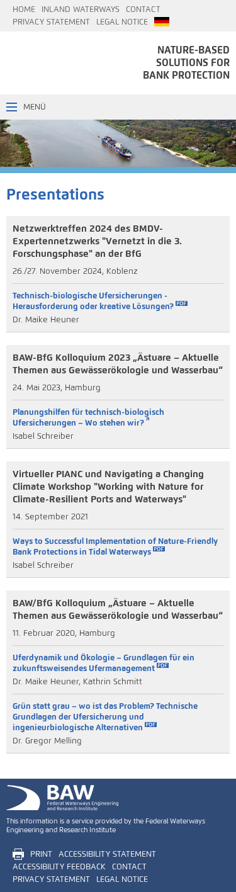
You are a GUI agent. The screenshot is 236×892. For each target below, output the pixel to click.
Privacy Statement (51, 22)
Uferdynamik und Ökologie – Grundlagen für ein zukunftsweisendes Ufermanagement (103, 663)
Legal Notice (122, 22)
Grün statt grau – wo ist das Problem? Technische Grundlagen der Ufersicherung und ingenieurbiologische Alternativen (105, 717)
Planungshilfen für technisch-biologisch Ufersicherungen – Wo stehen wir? (88, 417)
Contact (143, 9)
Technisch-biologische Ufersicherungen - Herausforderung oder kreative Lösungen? (93, 301)
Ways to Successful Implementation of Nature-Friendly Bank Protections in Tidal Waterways (115, 546)
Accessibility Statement (107, 854)
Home (24, 9)
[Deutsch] (161, 22)
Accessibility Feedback (59, 867)
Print (41, 854)
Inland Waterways (81, 9)
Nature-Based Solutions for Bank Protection (186, 62)
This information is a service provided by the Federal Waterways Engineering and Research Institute (105, 825)
